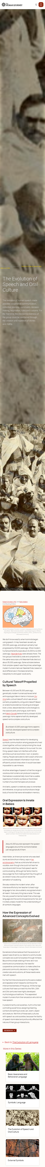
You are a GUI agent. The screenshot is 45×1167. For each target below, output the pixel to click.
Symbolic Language (17, 1102)
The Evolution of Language (10, 266)
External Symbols (16, 1160)
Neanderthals (16, 653)
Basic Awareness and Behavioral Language (17, 1075)
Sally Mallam (24, 602)
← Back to (20, 1042)
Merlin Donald (11, 713)
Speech (6, 739)
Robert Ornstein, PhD (9, 602)
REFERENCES (9, 1030)
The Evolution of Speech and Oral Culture (21, 1130)
